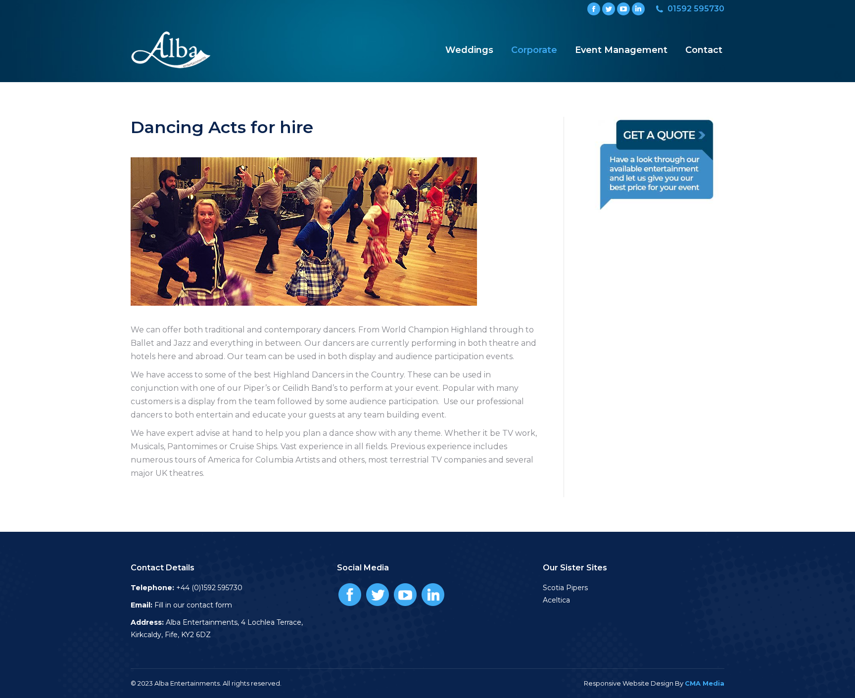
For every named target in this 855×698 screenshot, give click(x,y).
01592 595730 (695, 8)
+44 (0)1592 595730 (209, 587)
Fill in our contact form (193, 605)
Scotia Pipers (565, 587)
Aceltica (556, 600)
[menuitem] (469, 50)
